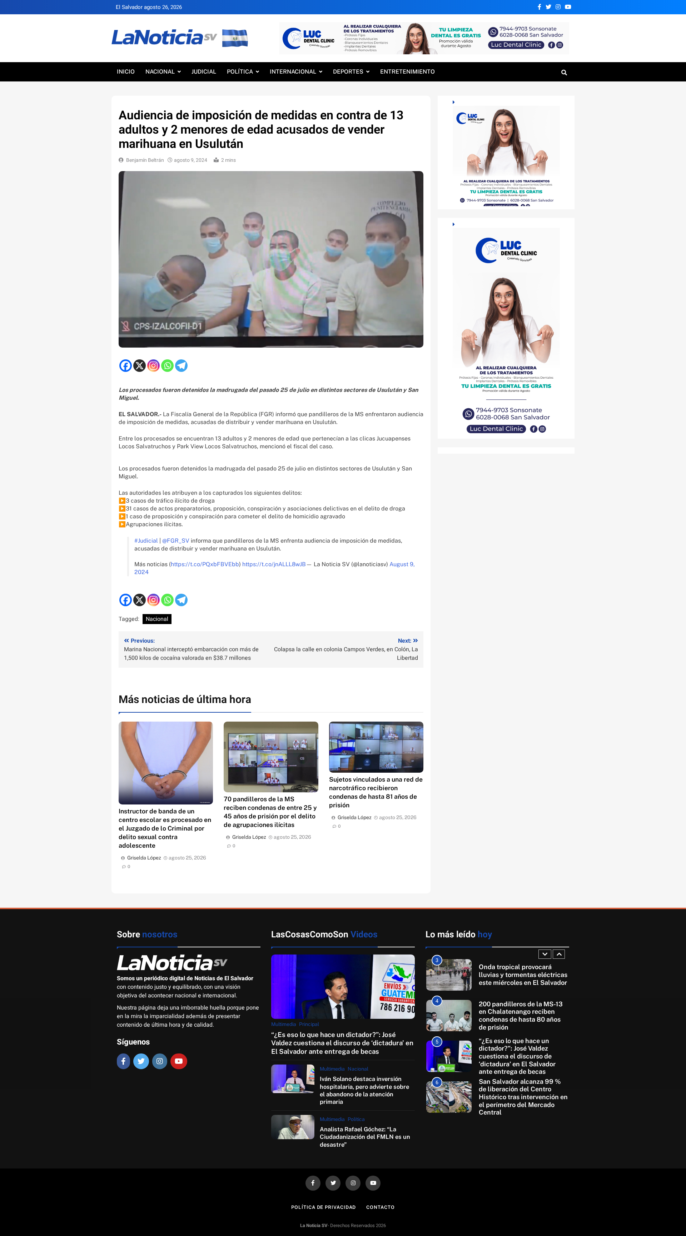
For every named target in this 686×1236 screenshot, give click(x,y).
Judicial (204, 71)
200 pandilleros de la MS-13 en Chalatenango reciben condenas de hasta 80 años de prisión (521, 975)
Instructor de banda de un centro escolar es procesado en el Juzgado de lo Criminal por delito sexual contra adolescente (165, 828)
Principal (309, 1024)
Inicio (126, 71)
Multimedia (283, 1024)
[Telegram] (181, 365)
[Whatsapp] (167, 365)
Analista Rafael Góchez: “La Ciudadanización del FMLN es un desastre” (365, 1137)
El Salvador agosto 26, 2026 (149, 7)
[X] (139, 365)
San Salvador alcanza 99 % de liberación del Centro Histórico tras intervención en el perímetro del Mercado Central (523, 1056)
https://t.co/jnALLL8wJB (274, 564)
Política (240, 71)
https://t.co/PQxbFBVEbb (205, 564)
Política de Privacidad (323, 1207)
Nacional (160, 71)
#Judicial (146, 540)
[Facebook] (125, 365)
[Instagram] (153, 365)
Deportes (348, 71)
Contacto (380, 1207)
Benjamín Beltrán (145, 160)
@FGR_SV (175, 540)
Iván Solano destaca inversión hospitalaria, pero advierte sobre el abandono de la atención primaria (364, 1090)
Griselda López (144, 858)
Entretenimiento (407, 71)
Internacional (293, 71)
